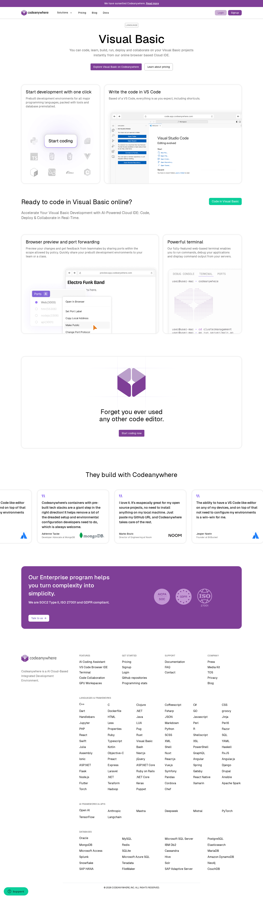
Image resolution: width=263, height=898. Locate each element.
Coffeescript (173, 705)
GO (195, 711)
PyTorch (227, 811)
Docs (106, 12)
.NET (139, 711)
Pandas (170, 777)
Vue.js (169, 765)
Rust (139, 735)
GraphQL (199, 753)
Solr (167, 863)
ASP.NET (85, 765)
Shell (168, 747)
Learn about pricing (158, 66)
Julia (82, 747)
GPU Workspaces (90, 683)
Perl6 (225, 723)
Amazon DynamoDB (221, 857)
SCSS (168, 735)
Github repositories (134, 678)
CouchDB (214, 869)
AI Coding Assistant (92, 662)
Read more (152, 3)
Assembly (85, 753)
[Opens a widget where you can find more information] (16, 891)
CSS (224, 705)
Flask (82, 771)
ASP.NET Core (145, 765)
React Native (201, 777)
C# (195, 705)
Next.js (140, 753)
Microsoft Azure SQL (136, 857)
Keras (140, 783)
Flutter (83, 783)
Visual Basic (144, 741)
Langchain (114, 817)
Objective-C (116, 753)
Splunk (84, 857)
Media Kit (214, 667)
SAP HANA (86, 869)
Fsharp (169, 711)
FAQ (167, 667)
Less (111, 723)
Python (169, 729)
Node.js (84, 777)
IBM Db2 (170, 845)
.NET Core (142, 777)
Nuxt (168, 753)
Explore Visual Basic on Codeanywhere (116, 66)
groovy (226, 711)
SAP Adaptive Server (179, 869)
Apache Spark (231, 783)
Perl (196, 723)
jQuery (140, 759)
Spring (197, 765)
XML (168, 741)
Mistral (198, 811)
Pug (139, 729)
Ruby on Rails (145, 771)
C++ (81, 704)
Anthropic (114, 811)
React (83, 735)
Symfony (171, 771)
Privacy (213, 678)
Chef (168, 789)
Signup (235, 12)
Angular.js (228, 759)
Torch (83, 789)
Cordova (170, 783)
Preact (112, 759)
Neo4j (211, 863)
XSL (195, 741)
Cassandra (172, 851)
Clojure (141, 705)
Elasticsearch (217, 845)
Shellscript (200, 735)
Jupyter (84, 723)
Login (221, 12)
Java (139, 717)
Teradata (128, 863)
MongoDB (85, 845)
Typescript (115, 741)
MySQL (127, 839)
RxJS (225, 753)
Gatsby (198, 771)
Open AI (84, 810)
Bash (139, 747)
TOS (210, 672)
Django (226, 765)
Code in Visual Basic (225, 201)
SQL (224, 735)
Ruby (111, 735)
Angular (198, 759)
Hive (168, 857)
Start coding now (132, 433)
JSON (169, 717)
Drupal (226, 771)
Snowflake (86, 863)
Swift (82, 741)
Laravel (113, 771)
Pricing (82, 12)
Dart (82, 711)
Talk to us (37, 618)
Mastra (141, 811)
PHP (82, 729)
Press (211, 662)
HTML (111, 717)
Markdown (172, 723)
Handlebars (87, 717)
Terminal (85, 672)
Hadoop (113, 789)
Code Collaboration (92, 678)
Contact (170, 672)
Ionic (82, 759)
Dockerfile (114, 711)
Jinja (225, 717)
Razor (226, 729)
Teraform (114, 783)
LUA (139, 723)
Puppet (141, 789)
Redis (126, 845)
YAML (226, 741)
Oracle (83, 838)
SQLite (126, 851)
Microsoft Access (90, 851)
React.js (170, 759)
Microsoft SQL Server (179, 839)
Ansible (227, 777)
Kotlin (111, 747)
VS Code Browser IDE (93, 667)
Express (113, 765)
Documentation (175, 662)
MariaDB (213, 851)
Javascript (200, 717)
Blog (94, 12)
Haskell (227, 747)
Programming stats (134, 683)
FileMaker (128, 869)
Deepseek (171, 811)
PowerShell (200, 747)
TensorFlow (86, 817)
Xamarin (198, 783)
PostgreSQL (215, 839)
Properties (114, 729)
